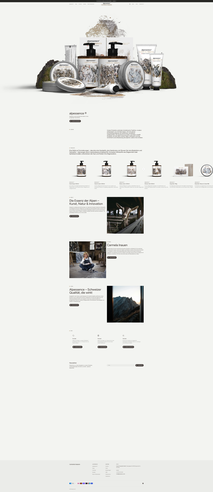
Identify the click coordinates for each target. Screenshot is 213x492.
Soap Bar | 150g (123, 183)
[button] (133, 4)
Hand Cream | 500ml (49, 183)
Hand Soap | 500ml (24, 183)
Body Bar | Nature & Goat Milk (152, 183)
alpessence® (74, 489)
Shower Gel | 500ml (99, 183)
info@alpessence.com (120, 473)
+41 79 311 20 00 (119, 472)
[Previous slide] (69, 169)
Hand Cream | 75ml (199, 183)
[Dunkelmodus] (130, 4)
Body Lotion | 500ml (74, 183)
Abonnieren (140, 365)
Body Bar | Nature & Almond (176, 183)
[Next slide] (143, 169)
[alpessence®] (106, 4)
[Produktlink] (31, 173)
